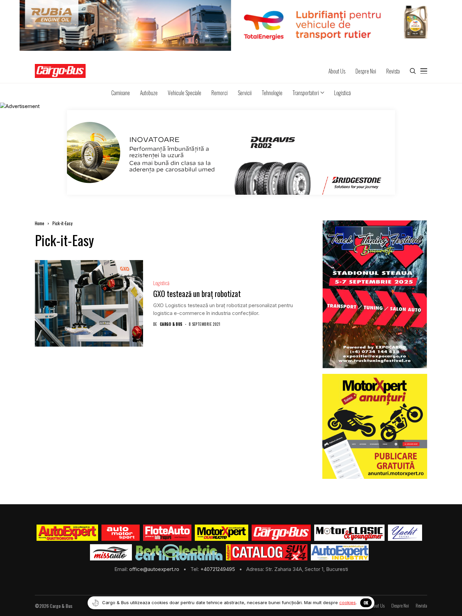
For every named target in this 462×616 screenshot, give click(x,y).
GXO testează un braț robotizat (197, 293)
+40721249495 (218, 569)
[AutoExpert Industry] (340, 552)
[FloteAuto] (167, 533)
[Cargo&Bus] (281, 533)
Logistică (161, 283)
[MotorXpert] (221, 533)
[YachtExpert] (405, 533)
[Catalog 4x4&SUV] (266, 552)
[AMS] (120, 533)
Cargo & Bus (171, 324)
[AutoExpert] (67, 533)
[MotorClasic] (349, 533)
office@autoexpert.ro (155, 569)
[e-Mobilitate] (179, 552)
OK (366, 603)
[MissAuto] (111, 552)
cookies (347, 602)
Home (39, 223)
